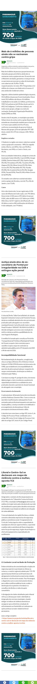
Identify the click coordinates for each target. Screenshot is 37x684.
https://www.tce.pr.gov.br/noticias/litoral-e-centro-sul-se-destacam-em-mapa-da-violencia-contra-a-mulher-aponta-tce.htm (18, 620)
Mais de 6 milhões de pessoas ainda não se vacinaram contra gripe (17, 54)
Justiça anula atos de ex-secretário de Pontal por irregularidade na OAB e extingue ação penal (14, 266)
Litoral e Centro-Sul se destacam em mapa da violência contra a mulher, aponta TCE (15, 476)
